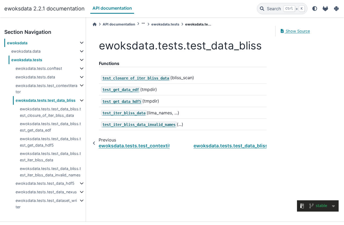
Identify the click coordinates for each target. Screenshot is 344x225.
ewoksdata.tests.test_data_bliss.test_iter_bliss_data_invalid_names (50, 171)
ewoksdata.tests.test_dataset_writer (46, 203)
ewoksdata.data (26, 51)
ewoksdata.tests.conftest (39, 68)
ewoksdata (17, 43)
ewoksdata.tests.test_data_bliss (46, 100)
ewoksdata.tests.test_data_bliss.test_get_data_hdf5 (50, 141)
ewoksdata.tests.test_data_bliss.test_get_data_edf (50, 126)
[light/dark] (315, 8)
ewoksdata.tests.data (35, 77)
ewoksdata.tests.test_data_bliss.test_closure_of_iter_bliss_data (50, 112)
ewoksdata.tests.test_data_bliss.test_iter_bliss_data (50, 156)
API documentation (112, 8)
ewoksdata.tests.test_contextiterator (46, 88)
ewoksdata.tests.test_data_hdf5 (45, 183)
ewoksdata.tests (26, 59)
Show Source (297, 31)
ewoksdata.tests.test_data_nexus (46, 192)
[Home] (94, 24)
